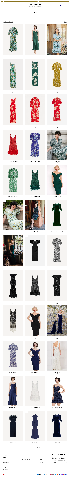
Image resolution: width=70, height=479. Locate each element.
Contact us (41, 462)
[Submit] (66, 462)
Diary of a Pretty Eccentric (26, 459)
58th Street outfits (5, 464)
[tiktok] (6, 1)
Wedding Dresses (5, 467)
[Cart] (66, 5)
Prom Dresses (4, 457)
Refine (12, 21)
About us (23, 456)
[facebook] (3, 1)
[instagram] (4, 1)
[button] (64, 22)
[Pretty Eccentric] (35, 5)
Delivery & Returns (43, 456)
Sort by (8, 21)
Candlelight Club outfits (6, 469)
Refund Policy (42, 459)
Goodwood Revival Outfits (6, 462)
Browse (5, 21)
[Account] (65, 5)
